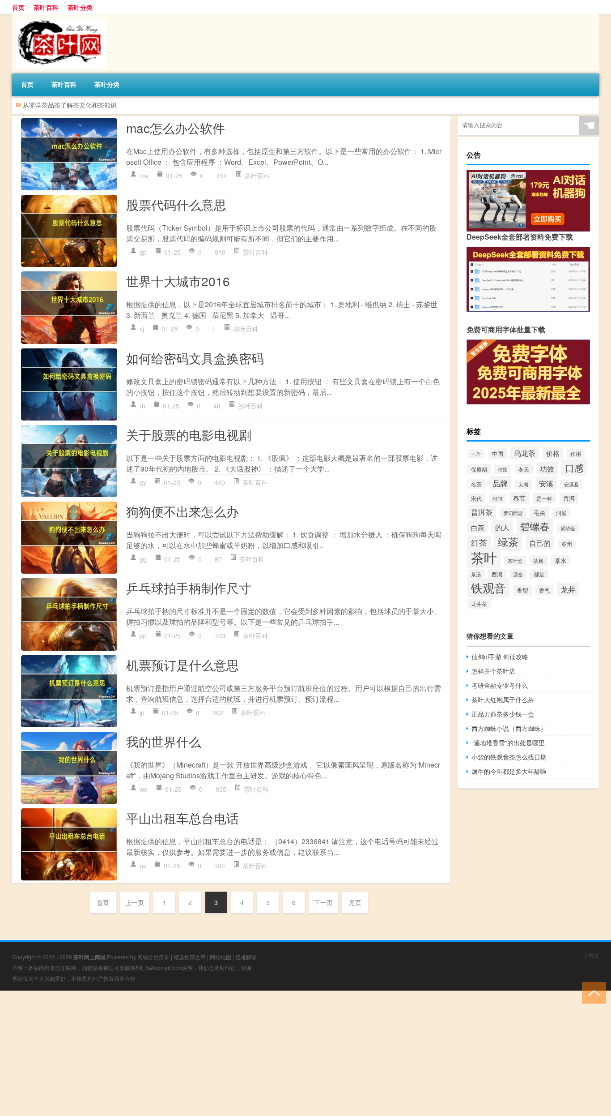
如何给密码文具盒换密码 (195, 358)
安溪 (546, 483)
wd (144, 789)
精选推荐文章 (190, 957)
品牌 (500, 483)
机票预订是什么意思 (182, 665)
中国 (497, 453)
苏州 (566, 543)
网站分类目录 (153, 957)
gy (143, 482)
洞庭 (561, 512)
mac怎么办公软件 (175, 128)
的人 (502, 527)
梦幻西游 (513, 512)
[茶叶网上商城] (59, 17)
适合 (518, 574)
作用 (575, 453)
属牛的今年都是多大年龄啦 (509, 771)
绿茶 (508, 541)
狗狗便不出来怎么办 (182, 511)
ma (144, 175)
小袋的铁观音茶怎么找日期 (509, 756)
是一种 (544, 498)
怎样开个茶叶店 (493, 670)
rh (142, 405)
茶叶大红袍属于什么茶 (502, 699)
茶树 (538, 561)
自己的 (540, 543)
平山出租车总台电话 (182, 818)
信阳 (503, 469)
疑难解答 (246, 957)
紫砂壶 (567, 528)
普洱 (569, 498)
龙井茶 (479, 603)
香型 (522, 590)
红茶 (479, 542)
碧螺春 (535, 526)
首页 (18, 7)
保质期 (479, 469)
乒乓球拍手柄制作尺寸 (188, 588)
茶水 (560, 560)
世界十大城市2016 (178, 281)
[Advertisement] (268, 1053)
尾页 (355, 902)
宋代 (476, 498)
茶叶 (484, 557)
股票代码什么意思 (176, 204)
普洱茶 (481, 511)
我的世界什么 (163, 741)
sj (142, 328)
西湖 (497, 574)
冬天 (523, 469)
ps (143, 865)
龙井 (568, 589)
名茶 (476, 484)
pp (143, 635)
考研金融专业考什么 (499, 685)
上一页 (134, 902)
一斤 (476, 454)
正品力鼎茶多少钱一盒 (502, 713)
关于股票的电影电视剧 (188, 434)
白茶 (477, 527)
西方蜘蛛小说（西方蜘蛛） (509, 728)
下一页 (323, 902)
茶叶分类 (80, 7)
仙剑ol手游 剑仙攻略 (499, 656)
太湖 (523, 484)
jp (142, 712)
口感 (574, 467)
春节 (519, 497)
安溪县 (571, 484)
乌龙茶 (524, 453)
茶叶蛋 (515, 560)
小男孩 (591, 955)
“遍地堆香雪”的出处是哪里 (508, 742)
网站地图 (220, 957)
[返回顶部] (592, 992)
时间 (497, 498)
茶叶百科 (46, 7)
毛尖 (539, 512)
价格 (553, 453)
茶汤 (476, 574)
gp (143, 252)
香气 (544, 590)
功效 (547, 468)
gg (143, 558)
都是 (539, 574)
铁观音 (488, 587)
